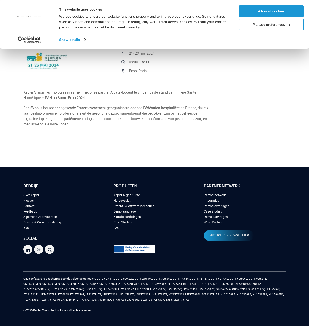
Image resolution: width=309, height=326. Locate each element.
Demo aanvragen (126, 211)
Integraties (211, 201)
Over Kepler (31, 195)
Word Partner (213, 222)
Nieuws (28, 201)
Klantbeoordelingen (127, 217)
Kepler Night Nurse (127, 195)
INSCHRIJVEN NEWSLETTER (229, 235)
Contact (29, 206)
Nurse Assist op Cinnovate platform (250, 104)
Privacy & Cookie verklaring (42, 222)
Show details (69, 40)
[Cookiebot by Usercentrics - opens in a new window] (29, 39)
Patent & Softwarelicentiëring (134, 206)
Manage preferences (269, 24)
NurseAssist (122, 201)
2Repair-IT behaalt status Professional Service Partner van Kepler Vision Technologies (251, 52)
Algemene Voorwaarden (40, 217)
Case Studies (123, 222)
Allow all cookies (271, 11)
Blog (26, 228)
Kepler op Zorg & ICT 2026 (242, 90)
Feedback (30, 211)
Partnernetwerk (215, 195)
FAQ (116, 228)
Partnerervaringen (216, 206)
